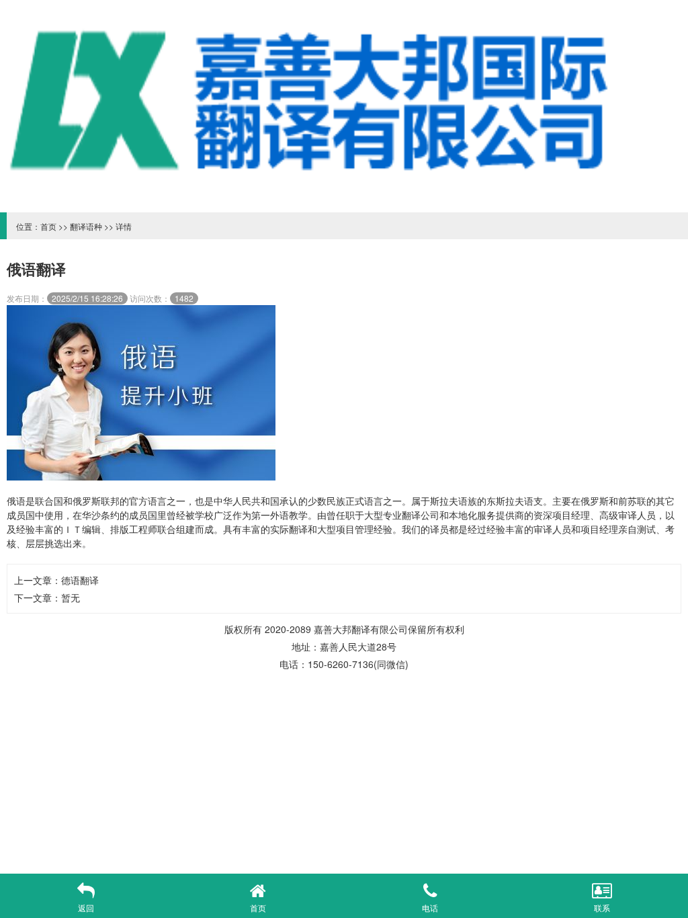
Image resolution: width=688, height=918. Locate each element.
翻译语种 (86, 226)
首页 (48, 226)
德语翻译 (80, 580)
